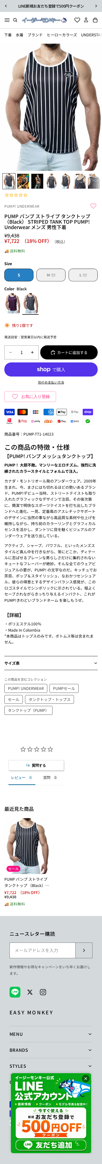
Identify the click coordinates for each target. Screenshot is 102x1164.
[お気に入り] (75, 20)
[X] (30, 992)
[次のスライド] (96, 6)
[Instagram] (43, 992)
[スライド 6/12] (80, 181)
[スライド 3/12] (37, 181)
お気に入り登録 (35, 396)
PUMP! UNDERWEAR (21, 206)
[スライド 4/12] (51, 181)
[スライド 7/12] (94, 181)
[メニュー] (7, 20)
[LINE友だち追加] (51, 1113)
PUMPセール (64, 688)
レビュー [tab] (18, 777)
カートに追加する (72, 352)
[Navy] (12, 304)
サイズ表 (12, 663)
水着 (19, 34)
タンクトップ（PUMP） (28, 710)
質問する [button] (39, 765)
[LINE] (15, 992)
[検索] (15, 20)
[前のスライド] (6, 6)
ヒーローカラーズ (62, 34)
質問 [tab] (46, 777)
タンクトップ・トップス (49, 699)
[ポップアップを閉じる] (85, 1078)
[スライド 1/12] (9, 181)
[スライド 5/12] (66, 181)
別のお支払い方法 (51, 382)
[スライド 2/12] (23, 181)
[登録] (83, 950)
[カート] (96, 20)
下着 (8, 34)
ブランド (35, 34)
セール (13, 699)
